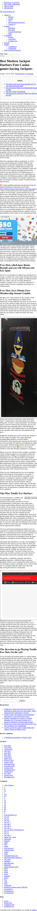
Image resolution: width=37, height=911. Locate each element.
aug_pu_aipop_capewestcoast (13, 830)
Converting (12, 39)
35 (5, 802)
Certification (12, 48)
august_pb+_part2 (10, 837)
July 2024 (7, 773)
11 (5, 789)
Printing (10, 37)
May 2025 (7, 755)
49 (5, 809)
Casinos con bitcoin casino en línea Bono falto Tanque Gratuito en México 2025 (19, 728)
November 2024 (9, 766)
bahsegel (7, 841)
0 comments (30, 74)
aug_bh (6, 817)
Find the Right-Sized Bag (16, 22)
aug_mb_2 (7, 828)
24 (5, 796)
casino (6, 846)
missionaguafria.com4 (11, 867)
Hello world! (27, 737)
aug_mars (7, 824)
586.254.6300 (8, 6)
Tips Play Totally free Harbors (15, 91)
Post (5, 880)
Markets (6, 43)
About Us (7, 15)
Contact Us (12, 24)
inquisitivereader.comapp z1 (13, 857)
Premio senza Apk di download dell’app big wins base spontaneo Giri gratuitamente (20, 725)
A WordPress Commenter (12, 737)
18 (5, 791)
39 (5, 804)
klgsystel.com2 (9, 863)
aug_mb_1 (7, 826)
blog (5, 844)
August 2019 (8, 775)
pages (6, 874)
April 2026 (7, 747)
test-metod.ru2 (8, 891)
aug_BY (7, 820)
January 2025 (8, 762)
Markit (34, 910)
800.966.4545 (8, 8)
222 (5, 794)
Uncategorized (20, 74)
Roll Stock (11, 28)
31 (5, 800)
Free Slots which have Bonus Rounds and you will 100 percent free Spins (21, 85)
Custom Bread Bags (14, 32)
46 (5, 807)
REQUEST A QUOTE (11, 2)
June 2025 (7, 753)
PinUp (6, 878)
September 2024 (9, 770)
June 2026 (7, 746)
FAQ (10, 21)
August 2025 (8, 749)
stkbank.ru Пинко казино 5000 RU (16, 887)
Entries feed (8, 903)
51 (5, 811)
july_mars (7, 859)
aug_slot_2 (7, 835)
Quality (6, 45)
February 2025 (9, 760)
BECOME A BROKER (12, 4)
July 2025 (7, 751)
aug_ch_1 (7, 822)
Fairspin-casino (9, 850)
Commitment (12, 47)
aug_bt (6, 818)
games (6, 852)
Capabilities (8, 35)
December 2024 (9, 764)
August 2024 (8, 771)
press (5, 883)
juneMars (7, 861)
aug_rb (6, 831)
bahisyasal (7, 839)
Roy (3, 74)
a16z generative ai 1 (10, 815)
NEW (6, 869)
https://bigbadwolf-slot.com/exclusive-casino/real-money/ (18, 189)
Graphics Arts (12, 41)
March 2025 (8, 759)
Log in (6, 901)
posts (5, 882)
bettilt (6, 843)
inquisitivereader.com (11, 856)
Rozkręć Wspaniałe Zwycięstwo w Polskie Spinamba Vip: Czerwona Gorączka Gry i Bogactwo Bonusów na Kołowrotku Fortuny (18, 720)
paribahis (7, 876)
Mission (10, 17)
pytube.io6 (7, 885)
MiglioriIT (7, 865)
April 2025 (7, 757)
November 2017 (9, 777)
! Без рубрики (9, 785)
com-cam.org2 (8, 848)
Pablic (6, 872)
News (6, 870)
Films (10, 34)
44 (5, 806)
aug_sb (6, 833)
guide (6, 854)
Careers (10, 19)
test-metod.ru (8, 889)
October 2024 (8, 768)
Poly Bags (11, 30)
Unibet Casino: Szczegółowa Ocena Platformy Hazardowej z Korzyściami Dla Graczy (19, 715)
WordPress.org (9, 906)
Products (7, 26)
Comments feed (9, 905)
